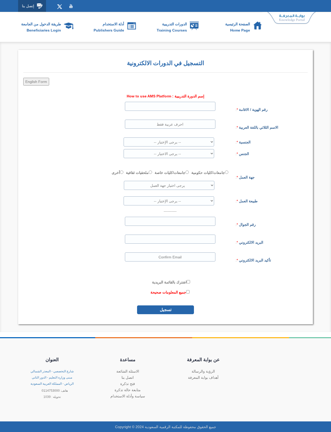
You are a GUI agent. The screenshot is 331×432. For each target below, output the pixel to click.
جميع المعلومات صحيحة (168, 292)
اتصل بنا (128, 377)
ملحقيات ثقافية (137, 173)
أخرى (116, 173)
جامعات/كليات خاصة (170, 173)
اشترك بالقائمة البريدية (169, 282)
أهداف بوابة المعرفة (203, 377)
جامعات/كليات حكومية (208, 173)
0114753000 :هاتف (55, 390)
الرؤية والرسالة (203, 371)
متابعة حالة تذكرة (128, 390)
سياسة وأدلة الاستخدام (127, 396)
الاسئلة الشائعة (127, 371)
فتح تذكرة (127, 384)
